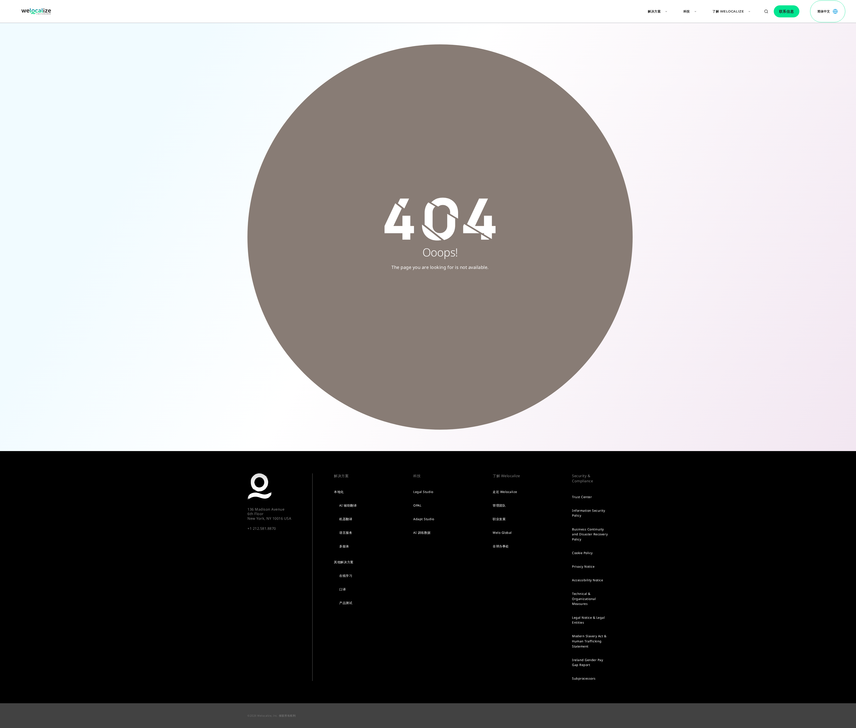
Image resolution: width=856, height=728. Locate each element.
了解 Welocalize (728, 11)
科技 (686, 11)
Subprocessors (584, 678)
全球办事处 (501, 546)
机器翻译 (345, 519)
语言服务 (345, 532)
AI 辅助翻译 (348, 505)
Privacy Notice (583, 566)
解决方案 (654, 11)
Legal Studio (423, 492)
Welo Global (502, 532)
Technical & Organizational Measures (584, 599)
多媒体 (344, 546)
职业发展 (499, 519)
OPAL (417, 505)
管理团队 (499, 505)
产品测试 (345, 603)
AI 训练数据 (422, 532)
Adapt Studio (423, 519)
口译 (342, 589)
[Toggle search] (766, 11)
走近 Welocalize (505, 492)
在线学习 (345, 575)
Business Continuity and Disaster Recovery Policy (590, 534)
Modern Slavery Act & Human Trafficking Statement (589, 641)
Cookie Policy (582, 553)
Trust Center (582, 497)
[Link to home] (36, 11)
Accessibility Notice (587, 580)
